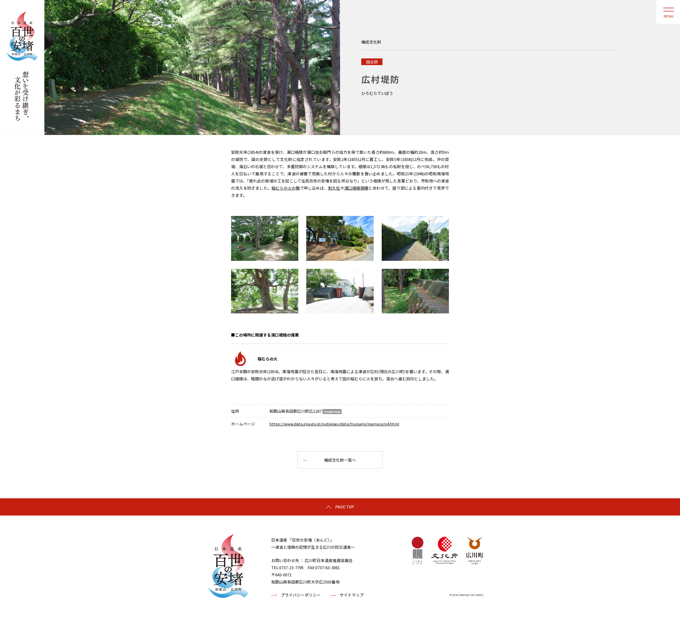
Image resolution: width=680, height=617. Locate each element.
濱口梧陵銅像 (356, 188)
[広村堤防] (192, 67)
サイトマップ (352, 595)
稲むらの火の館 (285, 188)
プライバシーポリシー (301, 595)
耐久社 (334, 188)
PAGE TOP (344, 506)
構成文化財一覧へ (340, 460)
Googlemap (332, 412)
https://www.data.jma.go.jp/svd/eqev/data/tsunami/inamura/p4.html (334, 424)
